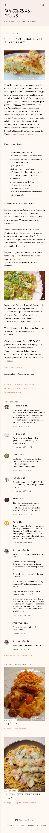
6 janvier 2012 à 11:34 (21, 633)
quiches (22, 388)
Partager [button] (7, 384)
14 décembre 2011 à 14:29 (22, 491)
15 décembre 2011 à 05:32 (22, 615)
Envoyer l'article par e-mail (24, 384)
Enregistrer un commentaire (18, 655)
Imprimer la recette (13, 367)
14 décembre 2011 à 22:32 (22, 514)
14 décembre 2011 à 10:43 (22, 447)
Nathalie (16, 478)
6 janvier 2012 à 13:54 (21, 649)
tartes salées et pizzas (12, 392)
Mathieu (16, 434)
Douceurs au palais (17, 13)
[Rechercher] (43, 4)
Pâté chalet (13, 724)
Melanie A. (17, 406)
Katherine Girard (20, 550)
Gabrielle (17, 454)
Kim (14, 522)
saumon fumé (31, 388)
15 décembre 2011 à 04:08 (23, 542)
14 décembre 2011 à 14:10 (22, 470)
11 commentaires (19, 729)
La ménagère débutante (23, 134)
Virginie (16, 498)
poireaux (14, 388)
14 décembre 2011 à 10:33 (22, 426)
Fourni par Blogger (26, 820)
